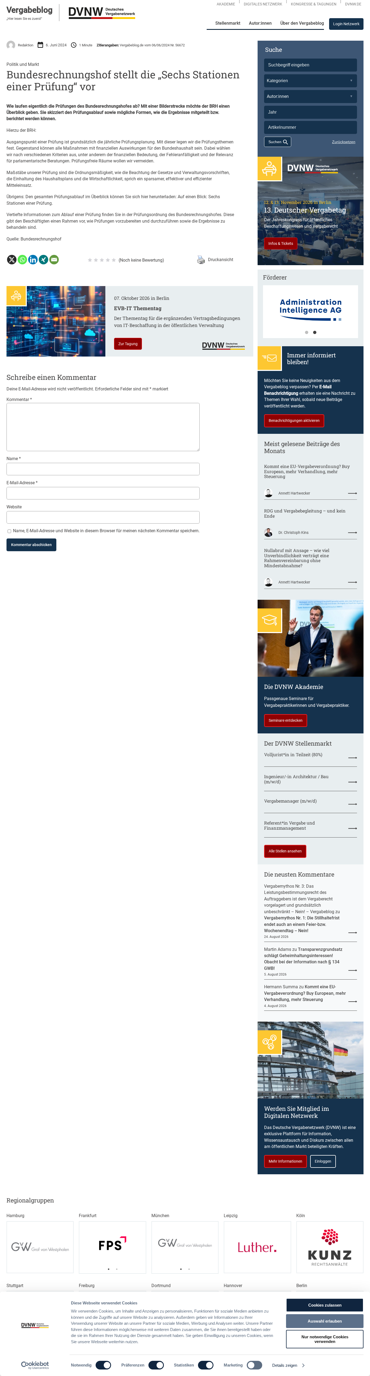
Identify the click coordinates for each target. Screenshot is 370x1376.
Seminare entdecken (286, 720)
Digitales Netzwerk (263, 4)
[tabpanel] (310, 314)
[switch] (156, 1365)
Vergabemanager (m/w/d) (290, 801)
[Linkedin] (33, 259)
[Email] (54, 259)
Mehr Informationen (285, 1161)
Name (14, 458)
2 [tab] (314, 332)
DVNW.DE (353, 4)
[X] (12, 259)
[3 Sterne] (102, 260)
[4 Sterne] (108, 260)
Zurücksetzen (343, 142)
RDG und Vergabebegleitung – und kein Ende (305, 513)
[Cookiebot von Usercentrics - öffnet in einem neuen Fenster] (35, 1365)
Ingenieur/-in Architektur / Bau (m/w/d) (296, 779)
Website (14, 506)
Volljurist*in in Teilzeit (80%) (293, 754)
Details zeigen (284, 1365)
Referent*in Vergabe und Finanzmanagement (289, 825)
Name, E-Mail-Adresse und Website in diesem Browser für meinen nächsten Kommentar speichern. (106, 530)
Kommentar (19, 399)
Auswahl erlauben (325, 1321)
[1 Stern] (90, 260)
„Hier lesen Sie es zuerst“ (24, 19)
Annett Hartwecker (294, 493)
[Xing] (43, 259)
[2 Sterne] (96, 260)
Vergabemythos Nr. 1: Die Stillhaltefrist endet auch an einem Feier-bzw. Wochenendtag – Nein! (301, 924)
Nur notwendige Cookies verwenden (324, 1339)
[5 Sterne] (113, 260)
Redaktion (25, 45)
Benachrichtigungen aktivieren (294, 420)
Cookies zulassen (325, 1305)
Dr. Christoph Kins (293, 532)
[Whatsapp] (22, 259)
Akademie (226, 4)
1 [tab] (306, 332)
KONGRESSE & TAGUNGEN (313, 4)
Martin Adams (277, 949)
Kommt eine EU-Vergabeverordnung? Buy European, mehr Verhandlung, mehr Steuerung (307, 471)
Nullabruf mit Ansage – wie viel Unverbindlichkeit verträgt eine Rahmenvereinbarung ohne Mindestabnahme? (296, 558)
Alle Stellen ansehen (285, 851)
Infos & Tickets (280, 243)
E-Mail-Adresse (22, 482)
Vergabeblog (30, 10)
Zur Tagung (128, 344)
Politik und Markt (23, 64)
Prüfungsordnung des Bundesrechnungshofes (177, 214)
